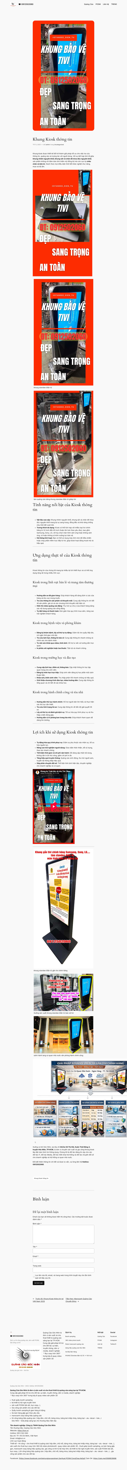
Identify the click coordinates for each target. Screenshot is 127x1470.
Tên (35, 1247)
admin (48, 144)
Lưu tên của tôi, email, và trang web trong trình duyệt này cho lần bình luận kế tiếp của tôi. (63, 1276)
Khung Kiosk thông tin (41, 1178)
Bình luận (37, 1224)
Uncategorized (59, 144)
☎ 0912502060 (25, 4)
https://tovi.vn (23, 1431)
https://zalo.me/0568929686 (104, 1458)
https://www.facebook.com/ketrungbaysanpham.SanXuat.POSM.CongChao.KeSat (52, 1458)
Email (35, 1256)
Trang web (37, 1266)
